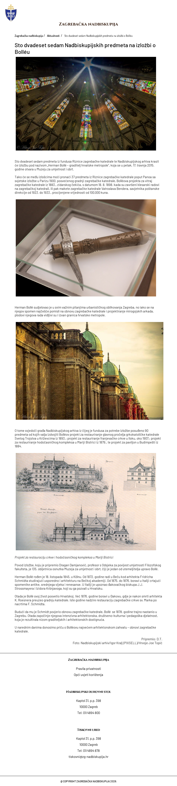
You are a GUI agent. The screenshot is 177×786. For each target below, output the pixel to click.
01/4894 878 (91, 750)
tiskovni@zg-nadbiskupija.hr (88, 757)
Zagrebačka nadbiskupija (88, 24)
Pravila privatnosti (88, 669)
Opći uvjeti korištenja (88, 675)
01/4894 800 (91, 713)
